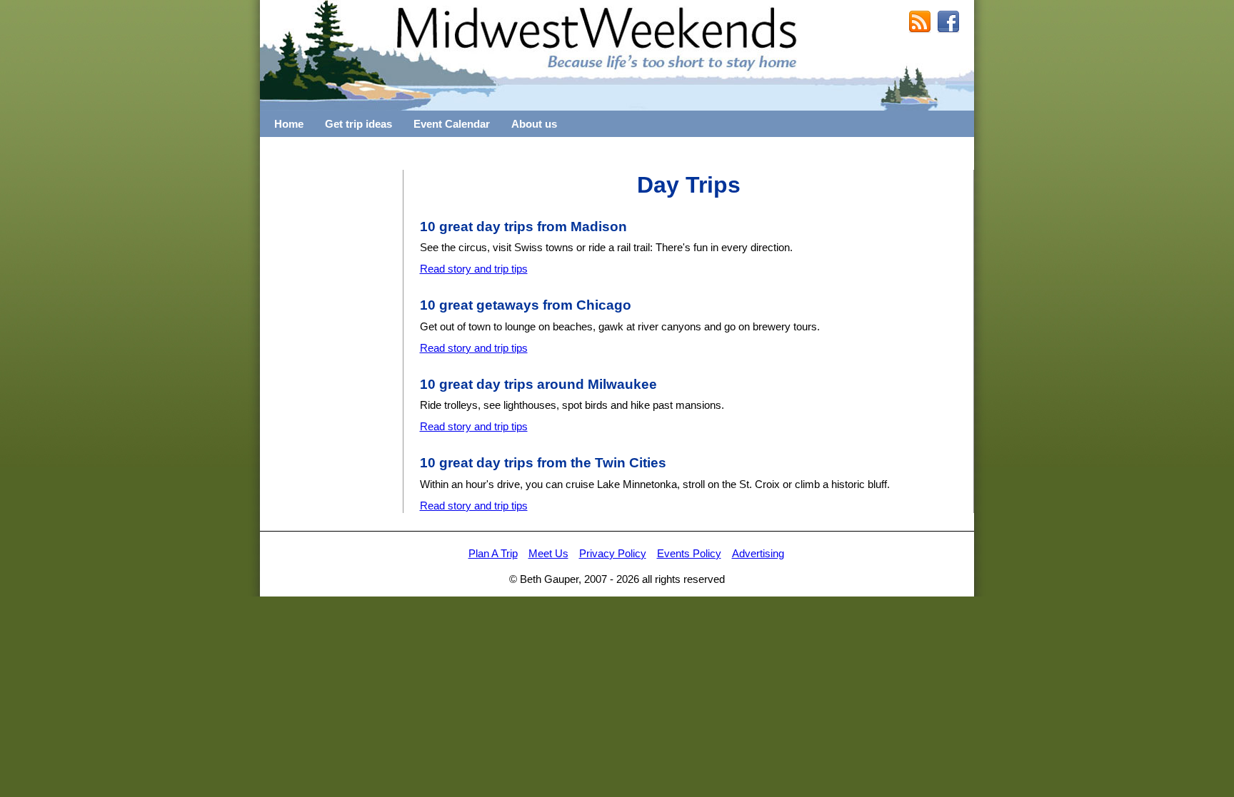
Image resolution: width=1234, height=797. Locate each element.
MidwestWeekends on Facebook (948, 22)
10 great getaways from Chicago (525, 305)
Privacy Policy (612, 553)
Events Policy (689, 553)
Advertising (758, 553)
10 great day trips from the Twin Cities (543, 462)
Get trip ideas (358, 124)
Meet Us (548, 553)
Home (289, 124)
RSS (919, 22)
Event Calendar (451, 124)
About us (534, 124)
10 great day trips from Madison (523, 226)
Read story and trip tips (474, 269)
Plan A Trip (493, 553)
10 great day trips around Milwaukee (538, 384)
